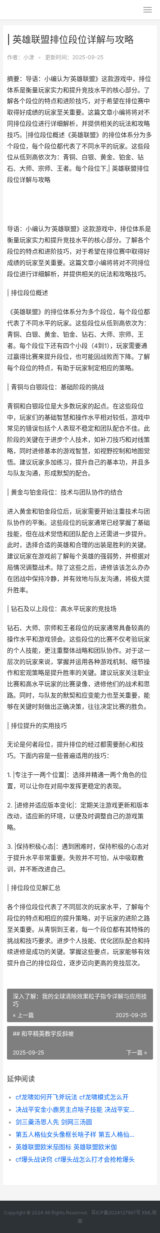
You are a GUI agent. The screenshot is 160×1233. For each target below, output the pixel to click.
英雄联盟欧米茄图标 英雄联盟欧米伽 (66, 1147)
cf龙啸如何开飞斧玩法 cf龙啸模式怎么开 (72, 1097)
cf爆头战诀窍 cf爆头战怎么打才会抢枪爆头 (75, 1159)
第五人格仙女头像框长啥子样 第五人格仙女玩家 (77, 1134)
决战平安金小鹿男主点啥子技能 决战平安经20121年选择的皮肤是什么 (77, 1109)
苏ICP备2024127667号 (116, 1212)
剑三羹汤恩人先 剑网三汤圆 (54, 1122)
